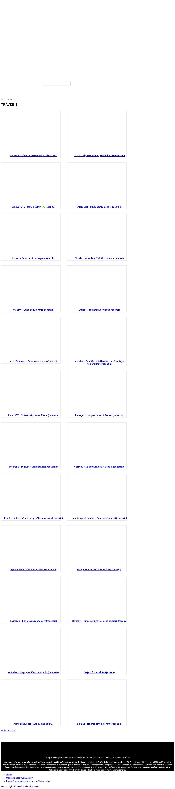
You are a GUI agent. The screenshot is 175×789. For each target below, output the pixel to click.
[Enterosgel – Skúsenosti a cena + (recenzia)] (96, 183)
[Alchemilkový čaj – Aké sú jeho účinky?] (30, 700)
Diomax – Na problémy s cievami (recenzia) (99, 723)
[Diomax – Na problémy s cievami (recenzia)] (96, 700)
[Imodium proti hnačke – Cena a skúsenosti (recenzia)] (96, 494)
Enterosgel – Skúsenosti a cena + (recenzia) (99, 207)
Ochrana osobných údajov (19, 777)
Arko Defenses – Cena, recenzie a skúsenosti (33, 361)
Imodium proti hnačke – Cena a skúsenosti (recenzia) (99, 518)
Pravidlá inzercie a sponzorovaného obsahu (28, 781)
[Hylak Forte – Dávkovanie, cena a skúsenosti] (30, 546)
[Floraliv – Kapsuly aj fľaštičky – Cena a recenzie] (96, 235)
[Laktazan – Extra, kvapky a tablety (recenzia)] (30, 597)
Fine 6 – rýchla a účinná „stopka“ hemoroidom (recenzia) (33, 518)
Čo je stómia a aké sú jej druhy (99, 672)
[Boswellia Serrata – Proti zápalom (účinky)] (30, 235)
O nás (9, 774)
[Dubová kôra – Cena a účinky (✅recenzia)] (30, 183)
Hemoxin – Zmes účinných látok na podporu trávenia (99, 621)
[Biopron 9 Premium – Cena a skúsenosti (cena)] (30, 443)
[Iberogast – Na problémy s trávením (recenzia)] (96, 392)
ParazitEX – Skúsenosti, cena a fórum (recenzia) (33, 415)
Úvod (3, 99)
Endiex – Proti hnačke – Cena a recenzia (99, 309)
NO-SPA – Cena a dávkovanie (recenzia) (33, 309)
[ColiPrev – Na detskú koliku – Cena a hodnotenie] (96, 443)
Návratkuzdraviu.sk (28, 786)
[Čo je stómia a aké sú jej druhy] (96, 649)
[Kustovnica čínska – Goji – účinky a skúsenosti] (30, 132)
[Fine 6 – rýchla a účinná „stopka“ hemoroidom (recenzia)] (30, 494)
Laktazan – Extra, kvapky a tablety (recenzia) (33, 621)
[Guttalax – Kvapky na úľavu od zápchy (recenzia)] (30, 649)
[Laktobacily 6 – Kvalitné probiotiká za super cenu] (96, 132)
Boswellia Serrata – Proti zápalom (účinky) (33, 258)
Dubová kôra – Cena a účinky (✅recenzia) (33, 207)
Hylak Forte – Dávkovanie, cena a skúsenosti (33, 569)
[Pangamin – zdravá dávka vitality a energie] (96, 546)
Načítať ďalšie (8, 730)
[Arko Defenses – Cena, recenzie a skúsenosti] (30, 337)
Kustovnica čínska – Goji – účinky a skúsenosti (33, 155)
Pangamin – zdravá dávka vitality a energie (99, 569)
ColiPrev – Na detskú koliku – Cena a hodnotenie (99, 466)
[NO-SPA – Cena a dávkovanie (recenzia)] (30, 286)
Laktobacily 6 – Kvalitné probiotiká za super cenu (99, 155)
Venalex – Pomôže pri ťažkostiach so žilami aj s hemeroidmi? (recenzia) (99, 362)
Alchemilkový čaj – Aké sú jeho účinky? (33, 723)
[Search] (68, 83)
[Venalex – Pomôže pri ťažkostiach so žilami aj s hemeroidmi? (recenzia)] (96, 337)
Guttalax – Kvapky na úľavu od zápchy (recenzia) (33, 672)
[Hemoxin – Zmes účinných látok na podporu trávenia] (96, 597)
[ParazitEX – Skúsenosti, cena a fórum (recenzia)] (30, 392)
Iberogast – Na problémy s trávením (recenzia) (99, 415)
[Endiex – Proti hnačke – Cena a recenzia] (96, 286)
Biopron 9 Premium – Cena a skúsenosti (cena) (33, 466)
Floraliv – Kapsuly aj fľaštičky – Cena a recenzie (99, 258)
